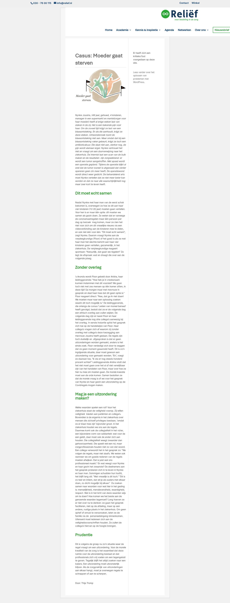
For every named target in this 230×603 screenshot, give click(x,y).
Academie (122, 30)
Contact (184, 3)
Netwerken (184, 30)
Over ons (200, 30)
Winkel (195, 3)
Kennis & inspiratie (146, 30)
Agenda (169, 30)
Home (108, 30)
